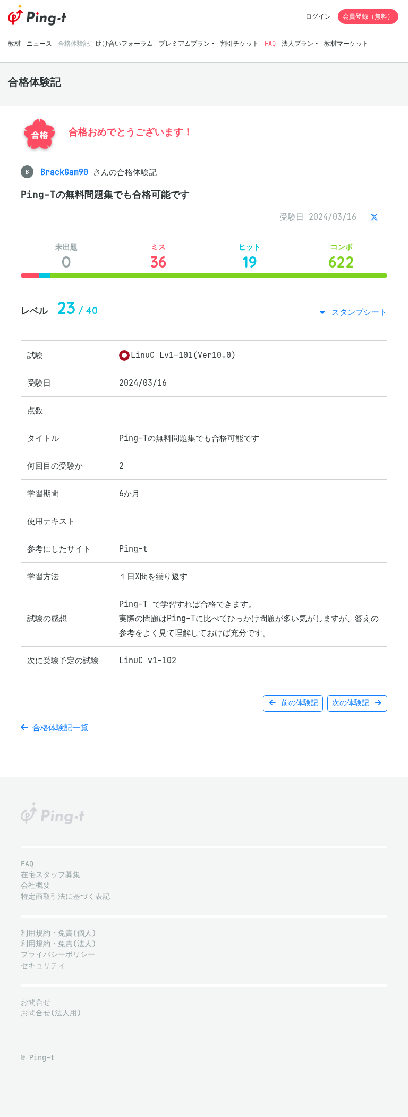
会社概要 (35, 885)
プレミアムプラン (184, 43)
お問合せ (35, 1002)
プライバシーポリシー (58, 954)
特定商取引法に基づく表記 (65, 896)
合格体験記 (74, 43)
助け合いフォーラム (124, 43)
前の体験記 (297, 702)
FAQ (270, 43)
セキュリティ (43, 965)
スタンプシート (357, 312)
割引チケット (239, 43)
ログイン (318, 16)
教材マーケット (346, 43)
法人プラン (297, 43)
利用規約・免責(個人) (58, 933)
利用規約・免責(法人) (58, 943)
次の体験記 (352, 702)
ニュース (39, 43)
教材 (14, 43)
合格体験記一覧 (58, 727)
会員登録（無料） (368, 16)
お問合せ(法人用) (51, 1013)
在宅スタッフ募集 (50, 874)
